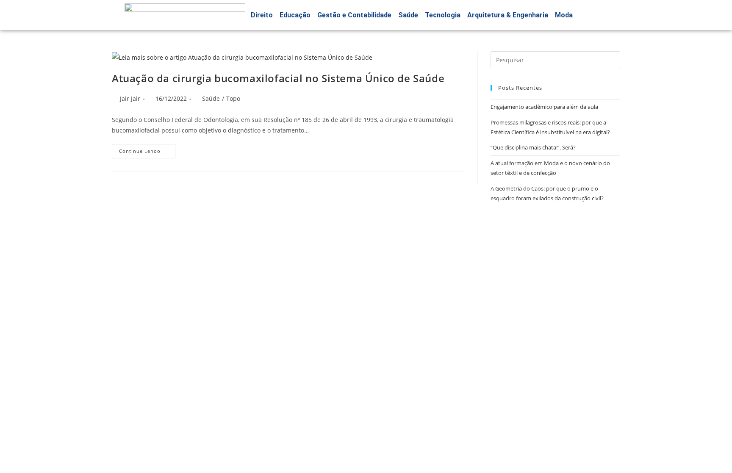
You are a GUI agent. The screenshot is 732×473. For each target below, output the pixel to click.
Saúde (408, 15)
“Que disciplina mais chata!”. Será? (533, 147)
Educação (295, 15)
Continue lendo (147, 149)
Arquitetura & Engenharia (507, 15)
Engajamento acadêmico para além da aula (544, 107)
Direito (262, 15)
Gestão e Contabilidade (354, 15)
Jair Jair (130, 98)
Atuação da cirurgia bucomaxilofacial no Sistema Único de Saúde (278, 78)
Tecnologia (442, 15)
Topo (233, 98)
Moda (564, 15)
